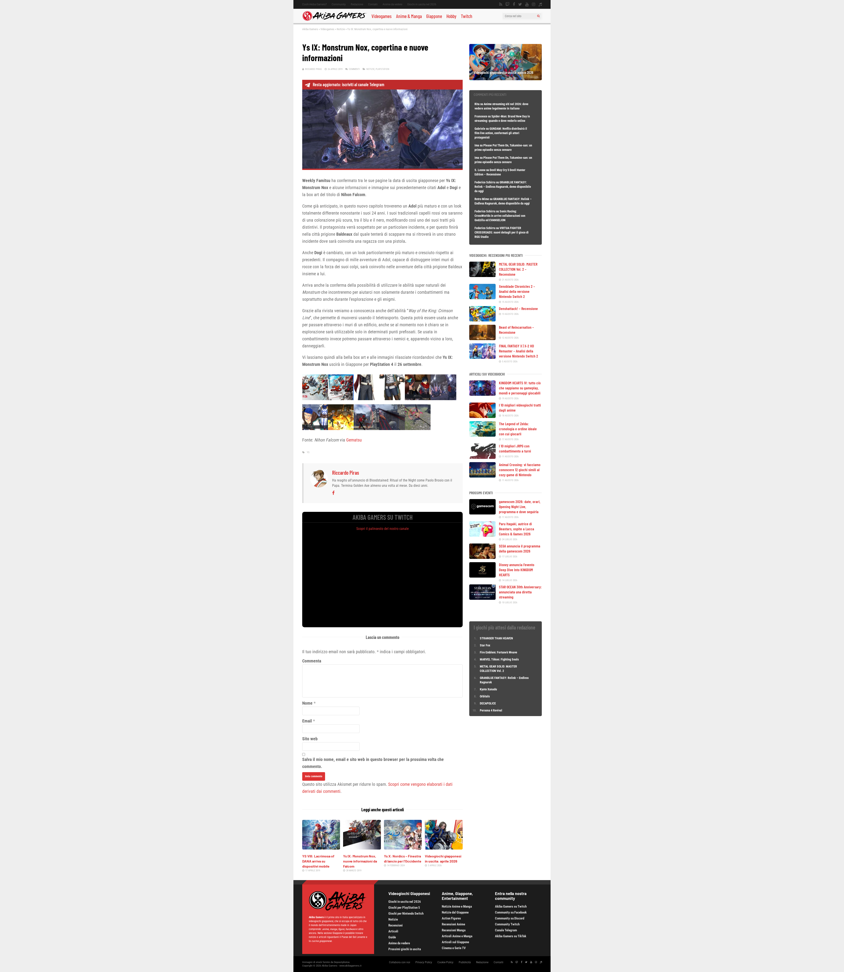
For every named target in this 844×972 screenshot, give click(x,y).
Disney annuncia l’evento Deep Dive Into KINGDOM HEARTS (516, 569)
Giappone (434, 16)
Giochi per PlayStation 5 (404, 908)
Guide (392, 937)
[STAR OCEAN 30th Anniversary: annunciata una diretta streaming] (482, 598)
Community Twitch (507, 924)
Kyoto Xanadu (488, 689)
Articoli (393, 931)
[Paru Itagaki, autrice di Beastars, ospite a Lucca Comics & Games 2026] (482, 535)
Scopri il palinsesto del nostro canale (382, 529)
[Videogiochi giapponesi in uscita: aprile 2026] (444, 848)
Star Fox (485, 645)
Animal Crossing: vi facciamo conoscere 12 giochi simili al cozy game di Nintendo (519, 469)
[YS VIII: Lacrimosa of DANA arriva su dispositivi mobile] (321, 848)
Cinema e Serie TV (454, 948)
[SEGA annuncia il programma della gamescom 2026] (482, 557)
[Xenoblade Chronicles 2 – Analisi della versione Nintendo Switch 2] (482, 297)
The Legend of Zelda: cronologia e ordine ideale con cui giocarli (518, 428)
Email (307, 721)
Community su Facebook (511, 912)
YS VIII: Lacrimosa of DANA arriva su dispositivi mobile (318, 861)
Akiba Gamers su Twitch (511, 906)
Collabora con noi (399, 962)
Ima (477, 145)
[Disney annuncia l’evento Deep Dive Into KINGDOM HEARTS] (482, 576)
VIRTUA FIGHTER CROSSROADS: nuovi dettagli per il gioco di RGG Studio (502, 232)
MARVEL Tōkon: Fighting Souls (499, 659)
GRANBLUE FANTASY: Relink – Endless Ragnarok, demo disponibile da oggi (503, 187)
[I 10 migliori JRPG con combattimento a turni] (482, 457)
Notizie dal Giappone (455, 912)
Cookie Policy (445, 962)
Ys (308, 452)
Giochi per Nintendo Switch (406, 913)
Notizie (341, 29)
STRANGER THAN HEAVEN (496, 638)
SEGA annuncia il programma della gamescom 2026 (519, 548)
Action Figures (451, 918)
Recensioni (395, 925)
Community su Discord (509, 918)
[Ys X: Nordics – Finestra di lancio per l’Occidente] (403, 848)
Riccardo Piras (313, 69)
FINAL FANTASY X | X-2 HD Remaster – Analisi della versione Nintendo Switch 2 (518, 350)
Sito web (310, 738)
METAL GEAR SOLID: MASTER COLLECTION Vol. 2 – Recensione (518, 269)
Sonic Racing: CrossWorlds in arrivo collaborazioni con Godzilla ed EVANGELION (500, 216)
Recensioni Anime (453, 924)
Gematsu (354, 440)
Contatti (373, 4)
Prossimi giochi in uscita (404, 949)
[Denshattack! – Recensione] (482, 320)
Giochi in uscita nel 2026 (421, 4)
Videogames (381, 16)
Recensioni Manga (454, 930)
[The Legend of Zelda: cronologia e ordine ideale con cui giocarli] (482, 435)
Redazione (357, 4)
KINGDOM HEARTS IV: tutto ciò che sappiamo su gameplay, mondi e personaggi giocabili (520, 387)
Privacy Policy (423, 962)
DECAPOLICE (488, 703)
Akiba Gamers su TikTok (510, 936)
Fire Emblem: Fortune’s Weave (498, 652)
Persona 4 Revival (491, 710)
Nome (307, 703)
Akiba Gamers (310, 29)
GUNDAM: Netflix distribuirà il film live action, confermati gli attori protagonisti (501, 133)
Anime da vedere (392, 4)
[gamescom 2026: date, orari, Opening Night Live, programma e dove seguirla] (482, 513)
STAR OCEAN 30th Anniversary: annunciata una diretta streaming (520, 591)
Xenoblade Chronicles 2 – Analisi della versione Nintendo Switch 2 (517, 291)
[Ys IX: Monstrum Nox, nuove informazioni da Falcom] (362, 848)
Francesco (481, 116)
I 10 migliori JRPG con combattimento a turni (515, 448)
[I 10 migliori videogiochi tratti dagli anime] (482, 416)
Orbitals (485, 696)
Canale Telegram (506, 930)
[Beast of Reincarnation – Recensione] (482, 338)
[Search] (538, 16)
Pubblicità (465, 962)
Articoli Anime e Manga (457, 936)
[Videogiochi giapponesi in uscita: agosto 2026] (505, 78)
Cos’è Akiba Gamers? (314, 4)
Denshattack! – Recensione (518, 308)
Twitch (466, 16)
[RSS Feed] (500, 4)
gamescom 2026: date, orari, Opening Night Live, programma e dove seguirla (519, 506)
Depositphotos (342, 962)
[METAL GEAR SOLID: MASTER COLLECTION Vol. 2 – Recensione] (482, 275)
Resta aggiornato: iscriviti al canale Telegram (348, 84)
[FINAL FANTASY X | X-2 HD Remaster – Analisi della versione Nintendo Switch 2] (482, 357)
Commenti (354, 69)
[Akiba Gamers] (334, 20)
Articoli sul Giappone (455, 942)
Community (339, 4)
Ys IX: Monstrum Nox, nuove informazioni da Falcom (360, 861)
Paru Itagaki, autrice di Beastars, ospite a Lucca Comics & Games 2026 (516, 528)
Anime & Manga (409, 16)
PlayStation (382, 69)
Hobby (451, 16)
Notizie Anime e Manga (457, 906)
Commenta (311, 661)
